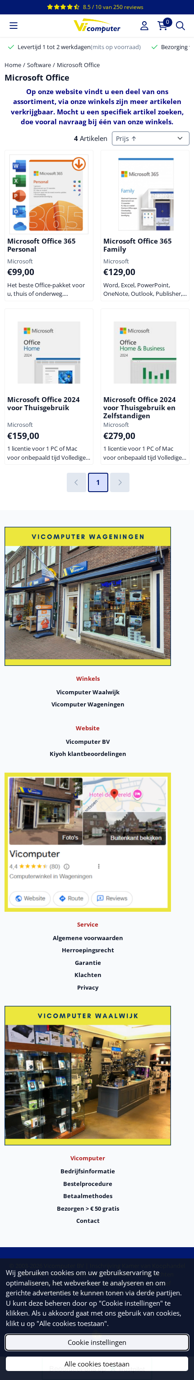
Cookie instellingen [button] (97, 1342)
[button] (14, 25)
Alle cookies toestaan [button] (97, 1363)
